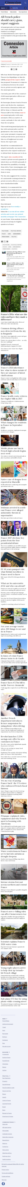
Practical (5, 1076)
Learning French (6, 1104)
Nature (4, 1067)
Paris (3, 1030)
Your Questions (23, 12)
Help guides (5, 1131)
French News (4, 12)
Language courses (7, 1134)
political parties (16, 231)
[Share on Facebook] (11, 69)
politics (14, 237)
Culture (4, 1070)
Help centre (5, 1150)
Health (4, 1097)
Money (4, 1094)
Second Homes (6, 1084)
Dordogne (5, 1040)
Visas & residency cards (8, 1088)
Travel (4, 1027)
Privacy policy (5, 1170)
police (4, 234)
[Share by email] (16, 69)
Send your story (6, 1156)
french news (5, 237)
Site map (4, 1180)
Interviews (5, 1064)
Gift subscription (6, 1127)
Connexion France (8, 1122)
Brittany (4, 1037)
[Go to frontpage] (13, 3)
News (4, 1018)
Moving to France (7, 1113)
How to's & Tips (6, 1091)
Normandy (5, 1034)
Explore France (6, 1057)
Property (4, 1081)
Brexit (4, 1107)
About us (4, 1143)
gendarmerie (17, 234)
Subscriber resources (7, 1137)
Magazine (5, 1052)
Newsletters (5, 1140)
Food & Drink (5, 1061)
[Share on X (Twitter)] (14, 69)
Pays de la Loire (6, 1046)
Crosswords (5, 1054)
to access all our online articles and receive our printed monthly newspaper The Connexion (13, 214)
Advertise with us (7, 1153)
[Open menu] (5, 8)
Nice (3, 1043)
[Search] (25, 3)
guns (9, 234)
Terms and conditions (7, 1173)
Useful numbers (6, 1159)
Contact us (5, 1147)
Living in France (6, 1100)
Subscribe (15, 8)
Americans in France (7, 1116)
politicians (5, 231)
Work (3, 1110)
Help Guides (13, 12)
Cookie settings (6, 1176)
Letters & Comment (7, 1024)
